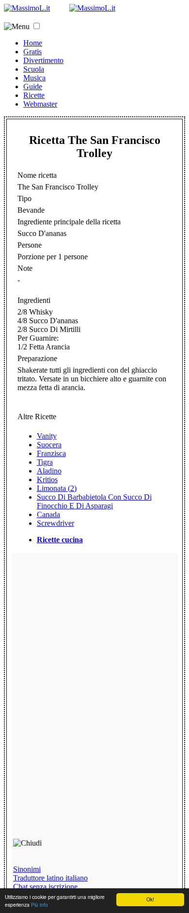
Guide (32, 86)
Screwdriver (55, 523)
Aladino (49, 471)
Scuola (33, 69)
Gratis (32, 51)
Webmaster (40, 104)
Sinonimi (27, 869)
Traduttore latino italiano (50, 878)
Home (32, 43)
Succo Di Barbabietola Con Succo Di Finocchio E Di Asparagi (94, 501)
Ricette (34, 95)
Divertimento (43, 60)
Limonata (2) (57, 488)
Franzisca (51, 453)
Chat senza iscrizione (45, 886)
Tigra (45, 462)
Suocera (49, 445)
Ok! (150, 899)
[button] (36, 26)
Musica (34, 78)
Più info (39, 904)
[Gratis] (92, 8)
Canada (48, 514)
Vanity (47, 436)
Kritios (47, 479)
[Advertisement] (82, 700)
